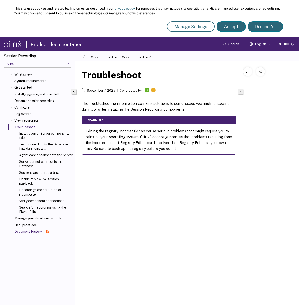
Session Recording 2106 (138, 57)
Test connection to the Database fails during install (43, 146)
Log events (22, 114)
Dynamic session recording (34, 101)
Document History (28, 231)
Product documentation (57, 44)
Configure (22, 107)
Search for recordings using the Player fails (42, 210)
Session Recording (104, 57)
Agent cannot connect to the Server (46, 155)
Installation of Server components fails (44, 136)
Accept (231, 26)
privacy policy (124, 8)
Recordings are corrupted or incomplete (40, 192)
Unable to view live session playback (39, 181)
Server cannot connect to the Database (41, 164)
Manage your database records (37, 218)
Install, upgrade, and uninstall (36, 94)
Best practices (25, 225)
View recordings (26, 120)
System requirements (30, 81)
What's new (23, 74)
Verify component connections (41, 201)
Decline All (265, 26)
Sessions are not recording (39, 172)
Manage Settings (190, 26)
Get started (23, 87)
